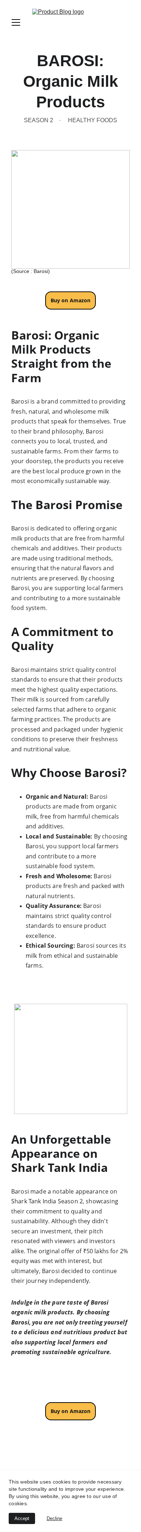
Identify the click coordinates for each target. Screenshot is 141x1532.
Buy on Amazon (71, 1411)
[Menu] (16, 22)
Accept (21, 1518)
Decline (54, 1518)
